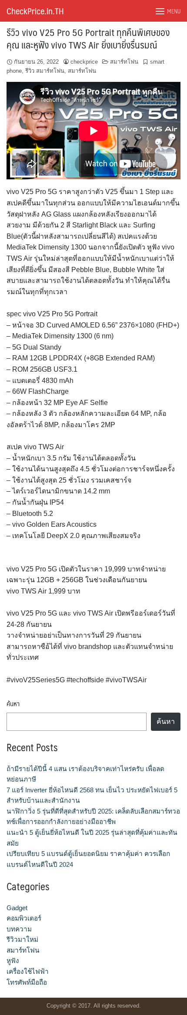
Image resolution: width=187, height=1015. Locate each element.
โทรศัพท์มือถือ (27, 982)
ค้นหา (13, 703)
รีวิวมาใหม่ (22, 939)
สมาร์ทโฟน (124, 61)
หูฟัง (13, 960)
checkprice (84, 61)
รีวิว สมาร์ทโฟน (44, 71)
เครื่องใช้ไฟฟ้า (28, 971)
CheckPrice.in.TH (35, 10)
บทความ (19, 929)
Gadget (17, 907)
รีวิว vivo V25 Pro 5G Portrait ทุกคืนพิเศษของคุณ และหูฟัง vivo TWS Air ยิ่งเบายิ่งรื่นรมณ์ (88, 38)
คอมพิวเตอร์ (24, 918)
